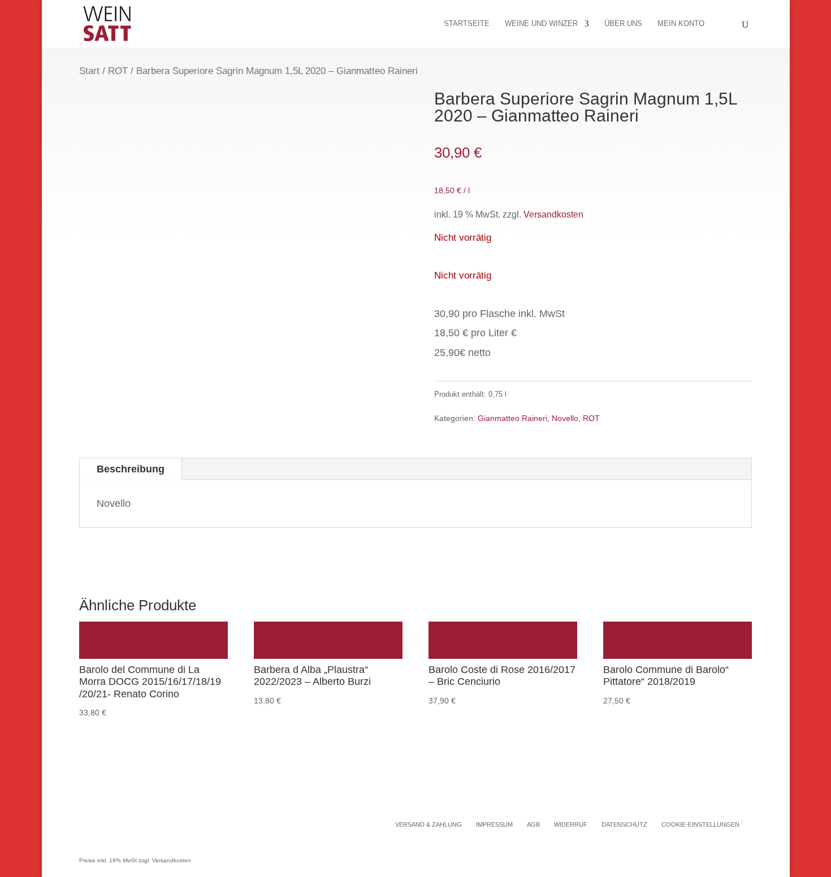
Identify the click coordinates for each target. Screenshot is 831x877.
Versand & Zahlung (428, 824)
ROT (118, 71)
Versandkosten (553, 214)
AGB (533, 824)
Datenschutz (624, 824)
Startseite (467, 24)
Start (89, 71)
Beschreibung (131, 469)
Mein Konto (680, 24)
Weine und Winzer (541, 24)
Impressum (494, 824)
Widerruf (570, 824)
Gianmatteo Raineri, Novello (528, 418)
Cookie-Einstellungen (700, 824)
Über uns (623, 24)
